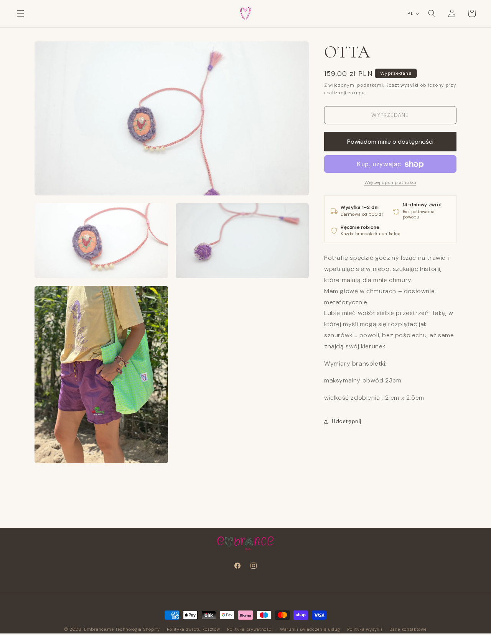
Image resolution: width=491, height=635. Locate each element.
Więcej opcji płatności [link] (390, 183)
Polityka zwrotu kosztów (193, 629)
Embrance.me (99, 629)
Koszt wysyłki (402, 85)
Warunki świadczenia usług (310, 629)
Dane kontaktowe (408, 629)
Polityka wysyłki (364, 629)
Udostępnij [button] (346, 421)
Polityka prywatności (250, 629)
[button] (20, 13)
